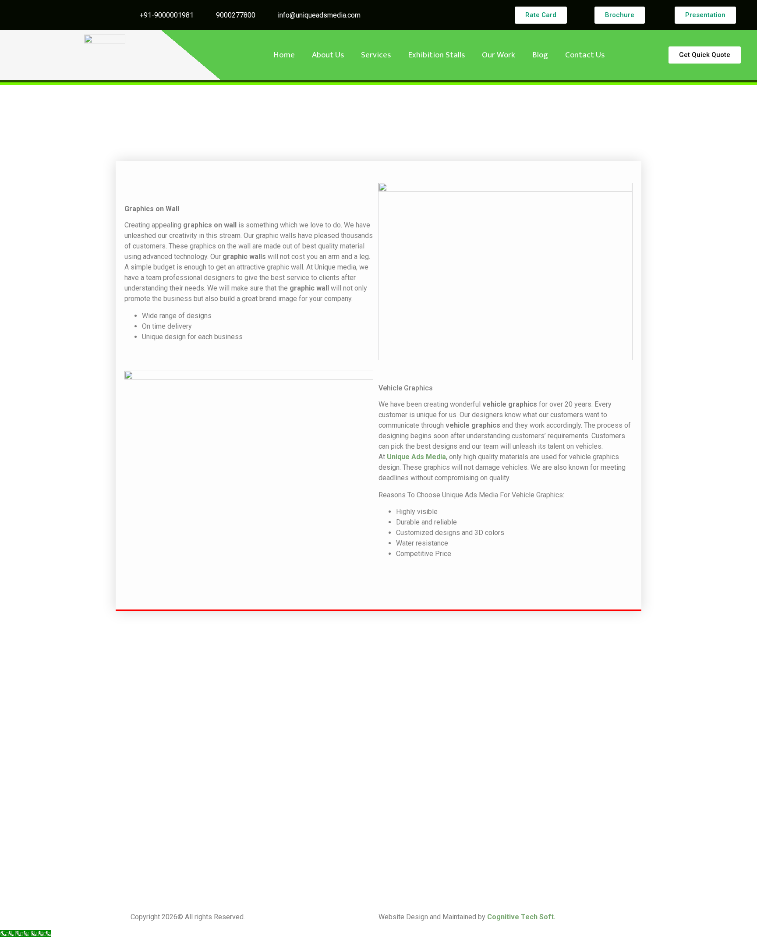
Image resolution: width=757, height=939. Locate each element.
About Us (328, 55)
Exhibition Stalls (436, 55)
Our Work (498, 55)
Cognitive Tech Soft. (521, 917)
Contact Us (585, 55)
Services (376, 55)
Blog (540, 55)
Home (284, 55)
